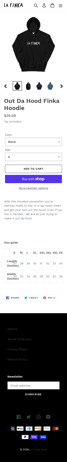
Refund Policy (17, 359)
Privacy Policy (17, 349)
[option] (17, 86)
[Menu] (60, 5)
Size (7, 149)
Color (8, 134)
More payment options (33, 188)
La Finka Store (38, 449)
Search (12, 329)
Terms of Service (19, 339)
